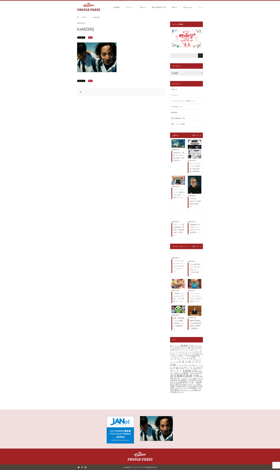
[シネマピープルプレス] (88, 7)
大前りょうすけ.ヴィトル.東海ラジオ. (190, 378)
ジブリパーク (182, 358)
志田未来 (184, 382)
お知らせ (143, 7)
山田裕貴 (175, 380)
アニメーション (185, 350)
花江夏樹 (176, 390)
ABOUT (174, 7)
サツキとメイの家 (192, 354)
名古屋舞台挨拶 (184, 376)
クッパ (177, 354)
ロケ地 (176, 368)
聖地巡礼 (195, 388)
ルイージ (199, 366)
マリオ (179, 366)
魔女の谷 (178, 392)
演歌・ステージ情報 (178, 124)
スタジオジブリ (185, 363)
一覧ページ (195, 135)
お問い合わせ (187, 7)
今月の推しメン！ (177, 107)
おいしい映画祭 (181, 345)
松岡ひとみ (193, 384)
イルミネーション (188, 352)
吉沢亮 (198, 373)
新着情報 (117, 7)
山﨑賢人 (186, 380)
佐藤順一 (188, 373)
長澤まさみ (188, 390)
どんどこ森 (187, 348)
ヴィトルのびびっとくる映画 (186, 369)
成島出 (185, 384)
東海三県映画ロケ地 (159, 7)
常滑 (196, 380)
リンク (200, 7)
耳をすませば (183, 388)
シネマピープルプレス (137, 467)
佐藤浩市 (178, 374)
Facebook (82, 467)
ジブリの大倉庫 (191, 356)
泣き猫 (195, 386)
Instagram (85, 467)
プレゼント (129, 7)
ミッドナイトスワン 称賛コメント (183, 101)
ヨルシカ (189, 365)
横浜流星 (184, 386)
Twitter (78, 467)
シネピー (176, 356)
